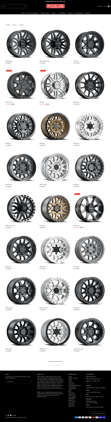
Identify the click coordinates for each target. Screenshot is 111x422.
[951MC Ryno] (89, 126)
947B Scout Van (9, 102)
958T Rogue (76, 266)
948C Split (42, 102)
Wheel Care (71, 404)
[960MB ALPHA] (55, 332)
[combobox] (14, 6)
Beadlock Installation (73, 378)
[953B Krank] (89, 167)
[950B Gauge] (89, 85)
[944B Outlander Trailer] (55, 44)
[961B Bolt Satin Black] (89, 332)
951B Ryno (8, 143)
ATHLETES (70, 13)
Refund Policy (72, 398)
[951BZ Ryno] (55, 126)
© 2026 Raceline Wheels (11, 417)
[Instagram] (13, 415)
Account (100, 6)
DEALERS (87, 13)
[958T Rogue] (89, 249)
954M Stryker (77, 225)
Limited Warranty (72, 388)
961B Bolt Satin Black (78, 349)
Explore (21, 24)
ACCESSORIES (61, 13)
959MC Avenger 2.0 (44, 307)
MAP (70, 391)
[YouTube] (10, 415)
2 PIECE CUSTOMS (44, 13)
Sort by (15, 25)
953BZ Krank (42, 225)
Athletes (70, 376)
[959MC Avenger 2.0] (55, 291)
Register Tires (72, 400)
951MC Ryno (76, 143)
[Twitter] (8, 415)
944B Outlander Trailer (44, 61)
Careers (70, 379)
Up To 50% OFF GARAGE (32, 13)
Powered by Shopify (21, 417)
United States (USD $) (98, 413)
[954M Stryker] (89, 208)
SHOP (22, 13)
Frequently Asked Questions (75, 385)
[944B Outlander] (21, 44)
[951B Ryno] (21, 126)
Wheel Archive (72, 403)
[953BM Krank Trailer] (21, 208)
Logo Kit (70, 390)
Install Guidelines (72, 387)
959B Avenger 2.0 (9, 307)
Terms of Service (72, 401)
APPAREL (54, 13)
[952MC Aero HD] (55, 167)
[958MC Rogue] (55, 249)
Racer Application (72, 397)
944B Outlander (9, 61)
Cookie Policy (72, 384)
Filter (9, 24)
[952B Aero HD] (21, 167)
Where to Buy (72, 406)
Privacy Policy (72, 394)
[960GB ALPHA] (21, 332)
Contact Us (71, 382)
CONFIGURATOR (79, 13)
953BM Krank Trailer (10, 225)
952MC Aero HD (43, 184)
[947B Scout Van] (21, 85)
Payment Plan (72, 392)
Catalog (70, 381)
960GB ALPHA (9, 349)
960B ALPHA (76, 307)
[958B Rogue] (21, 249)
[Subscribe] (30, 381)
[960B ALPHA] (89, 291)
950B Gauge (76, 102)
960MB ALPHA (43, 349)
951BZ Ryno (42, 143)
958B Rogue (8, 266)
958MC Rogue (43, 266)
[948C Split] (55, 85)
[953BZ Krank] (55, 208)
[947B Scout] (89, 44)
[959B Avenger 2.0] (21, 291)
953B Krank (76, 184)
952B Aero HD (9, 184)
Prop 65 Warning (72, 395)
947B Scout (76, 61)
